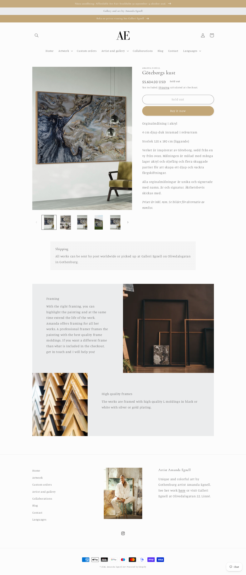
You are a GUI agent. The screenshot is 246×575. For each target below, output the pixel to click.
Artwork (37, 477)
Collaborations (42, 498)
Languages (39, 519)
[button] (36, 35)
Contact (37, 512)
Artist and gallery (44, 491)
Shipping (164, 87)
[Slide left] (36, 222)
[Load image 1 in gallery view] (49, 222)
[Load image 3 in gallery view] (82, 222)
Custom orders (42, 484)
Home (36, 470)
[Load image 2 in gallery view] (65, 222)
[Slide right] (128, 222)
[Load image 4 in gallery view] (98, 222)
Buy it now (178, 111)
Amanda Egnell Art (116, 567)
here (182, 490)
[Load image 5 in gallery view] (115, 222)
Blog (35, 505)
